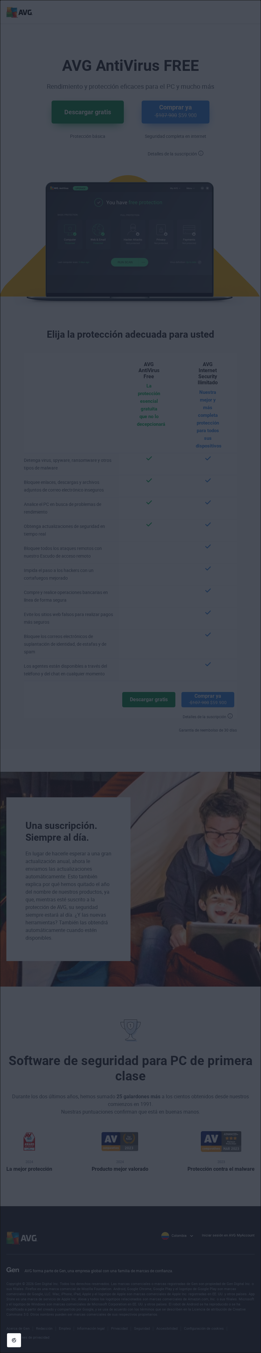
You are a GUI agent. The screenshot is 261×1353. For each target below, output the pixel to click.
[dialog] (130, 676)
